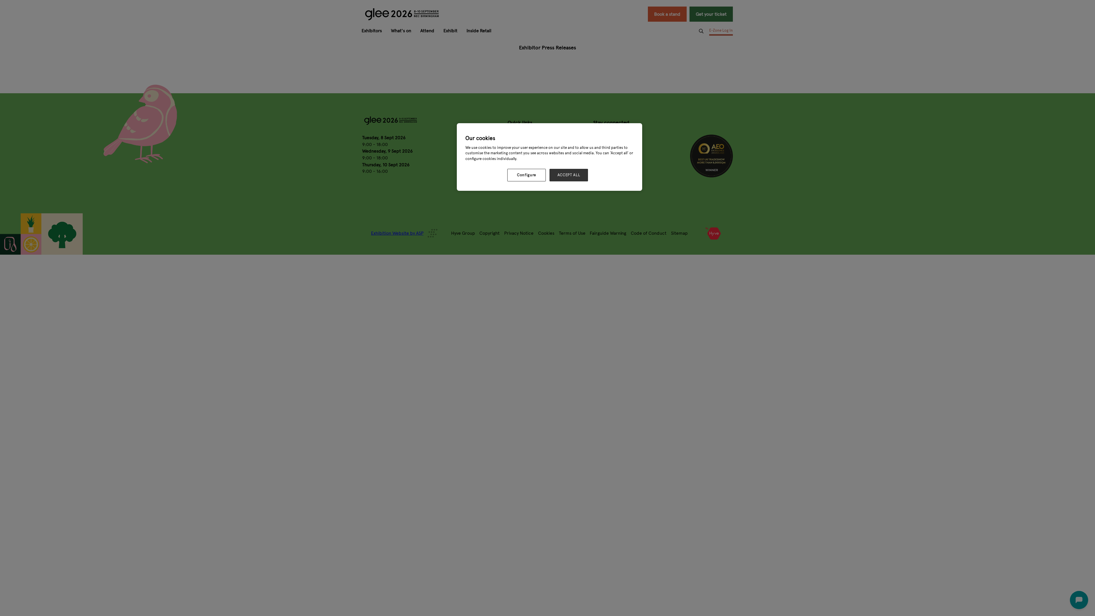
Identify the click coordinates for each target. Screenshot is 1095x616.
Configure (526, 175)
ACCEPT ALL (568, 175)
